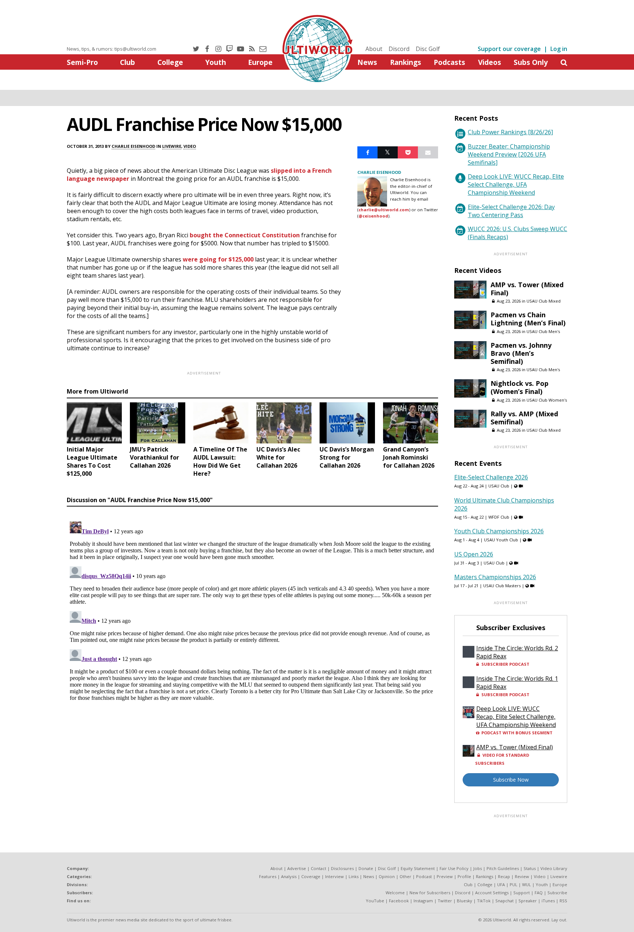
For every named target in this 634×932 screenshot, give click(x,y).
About (373, 49)
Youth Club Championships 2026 (499, 531)
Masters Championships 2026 (495, 577)
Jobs (477, 868)
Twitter (445, 900)
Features (267, 876)
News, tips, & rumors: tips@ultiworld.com (111, 48)
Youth (215, 62)
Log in (558, 49)
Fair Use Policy (454, 868)
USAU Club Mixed (543, 301)
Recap (504, 876)
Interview (334, 876)
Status (530, 868)
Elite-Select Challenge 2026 (491, 477)
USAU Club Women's (546, 400)
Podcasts (449, 62)
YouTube (375, 900)
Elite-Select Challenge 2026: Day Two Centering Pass (511, 211)
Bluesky (464, 900)
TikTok (484, 900)
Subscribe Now (511, 779)
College (170, 62)
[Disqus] (252, 610)
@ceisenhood (373, 216)
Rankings (405, 62)
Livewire (171, 146)
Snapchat (504, 900)
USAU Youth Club (501, 539)
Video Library (553, 868)
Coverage (310, 876)
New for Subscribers (429, 892)
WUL (526, 884)
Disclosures (342, 868)
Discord (399, 49)
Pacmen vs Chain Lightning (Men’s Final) (528, 318)
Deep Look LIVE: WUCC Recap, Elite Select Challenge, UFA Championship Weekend (516, 184)
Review (522, 876)
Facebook (399, 900)
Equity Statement (418, 868)
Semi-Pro (82, 62)
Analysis (288, 876)
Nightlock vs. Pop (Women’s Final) (520, 387)
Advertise (296, 868)
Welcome (395, 892)
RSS (563, 900)
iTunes (548, 900)
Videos (489, 62)
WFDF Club (498, 517)
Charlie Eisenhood (133, 146)
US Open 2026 (473, 554)
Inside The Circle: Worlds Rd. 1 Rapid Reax (517, 683)
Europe (260, 62)
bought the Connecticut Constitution (245, 235)
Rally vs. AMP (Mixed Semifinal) (524, 417)
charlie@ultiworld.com (383, 209)
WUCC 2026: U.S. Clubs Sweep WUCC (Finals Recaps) (517, 233)
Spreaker (527, 900)
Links (353, 876)
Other (405, 876)
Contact (318, 868)
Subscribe (557, 892)
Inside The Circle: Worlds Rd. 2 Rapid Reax (517, 652)
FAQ (539, 892)
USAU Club (498, 486)
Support (521, 892)
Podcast (424, 876)
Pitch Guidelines (503, 868)
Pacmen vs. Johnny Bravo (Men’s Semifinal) (521, 353)
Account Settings (492, 892)
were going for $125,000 (218, 259)
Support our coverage (509, 49)
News (367, 62)
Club (127, 62)
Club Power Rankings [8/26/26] (510, 132)
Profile (464, 876)
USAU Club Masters (502, 585)
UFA (501, 884)
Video (189, 146)
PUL (513, 884)
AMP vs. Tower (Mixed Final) (527, 288)
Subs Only (531, 62)
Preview (445, 876)
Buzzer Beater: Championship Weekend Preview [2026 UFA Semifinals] (509, 154)
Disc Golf (428, 49)
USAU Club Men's (543, 331)
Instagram (423, 900)
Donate (365, 868)
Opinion (387, 876)
